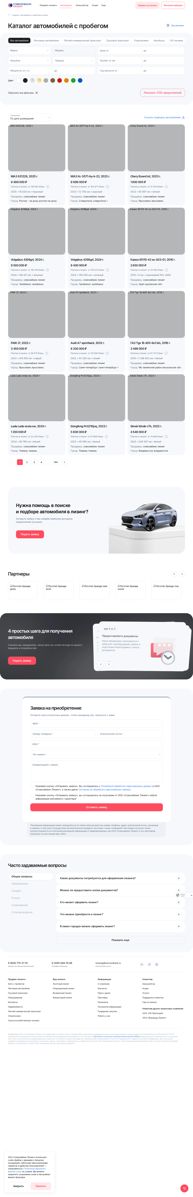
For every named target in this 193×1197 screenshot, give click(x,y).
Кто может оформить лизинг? (79, 902)
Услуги (15, 897)
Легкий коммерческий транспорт (24, 1011)
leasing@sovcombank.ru (108, 963)
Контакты (102, 988)
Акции (95, 5)
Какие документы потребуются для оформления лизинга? (98, 878)
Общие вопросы (21, 876)
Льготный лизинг (61, 984)
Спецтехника (141, 40)
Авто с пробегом (16, 984)
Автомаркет (66, 5)
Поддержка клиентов (152, 997)
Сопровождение (22, 912)
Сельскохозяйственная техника (23, 1020)
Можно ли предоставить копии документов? (89, 890)
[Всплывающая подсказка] (47, 186)
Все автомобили (19, 40)
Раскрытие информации (109, 1006)
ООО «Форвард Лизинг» (154, 1018)
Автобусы (159, 40)
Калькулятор (82, 5)
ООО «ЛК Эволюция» (152, 1013)
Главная (15, 15)
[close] (191, 895)
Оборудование (15, 997)
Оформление (19, 883)
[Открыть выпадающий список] (48, 61)
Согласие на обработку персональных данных (104, 789)
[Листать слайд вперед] (182, 574)
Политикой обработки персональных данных (126, 786)
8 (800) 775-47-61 (18, 963)
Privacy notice (183, 895)
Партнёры (103, 997)
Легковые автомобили (46, 40)
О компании (103, 984)
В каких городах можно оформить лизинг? (87, 926)
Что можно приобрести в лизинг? (81, 914)
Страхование (19, 905)
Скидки (16, 890)
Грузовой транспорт (117, 40)
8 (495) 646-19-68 (62, 963)
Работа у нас (104, 1016)
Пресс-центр (104, 993)
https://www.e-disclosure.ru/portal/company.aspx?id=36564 (116, 1036)
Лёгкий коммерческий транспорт (82, 40)
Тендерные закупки (107, 1011)
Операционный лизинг (63, 988)
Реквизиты (103, 1002)
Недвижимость (15, 1006)
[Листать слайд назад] (174, 574)
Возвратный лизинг (62, 993)
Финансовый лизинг (62, 997)
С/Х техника (176, 40)
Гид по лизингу (149, 1002)
